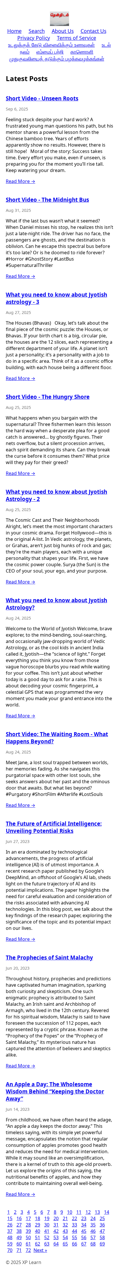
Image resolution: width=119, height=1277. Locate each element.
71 (19, 1250)
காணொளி (81, 51)
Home (14, 30)
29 (37, 1225)
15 (9, 1218)
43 (65, 1231)
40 (37, 1231)
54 (65, 1237)
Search (37, 30)
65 (65, 1244)
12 (88, 1212)
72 (28, 1250)
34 (83, 1225)
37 (9, 1231)
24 (93, 1218)
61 (28, 1244)
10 (69, 1212)
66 (74, 1244)
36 (102, 1225)
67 (83, 1244)
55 (74, 1237)
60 (19, 1244)
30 (46, 1225)
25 (102, 1218)
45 (83, 1231)
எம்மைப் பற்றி (50, 51)
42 (56, 1231)
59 (9, 1244)
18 (37, 1218)
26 (9, 1225)
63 (46, 1244)
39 (28, 1231)
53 (56, 1237)
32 (65, 1225)
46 (93, 1231)
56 (83, 1237)
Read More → (20, 181)
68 (93, 1244)
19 (46, 1218)
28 (28, 1225)
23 (83, 1218)
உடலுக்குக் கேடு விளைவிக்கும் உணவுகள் (51, 44)
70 (9, 1250)
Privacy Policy (33, 37)
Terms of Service (76, 37)
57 (93, 1237)
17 (28, 1218)
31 (56, 1225)
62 (37, 1244)
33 (74, 1225)
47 (102, 1231)
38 (19, 1231)
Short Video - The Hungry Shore (48, 396)
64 (56, 1244)
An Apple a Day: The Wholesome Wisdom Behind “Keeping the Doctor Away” (55, 1091)
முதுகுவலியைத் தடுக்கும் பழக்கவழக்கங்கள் (56, 58)
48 (9, 1237)
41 (46, 1231)
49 (19, 1237)
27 (19, 1225)
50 (28, 1237)
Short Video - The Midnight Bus (47, 199)
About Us (63, 30)
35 (93, 1225)
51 (37, 1237)
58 (102, 1237)
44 (74, 1231)
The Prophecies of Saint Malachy (49, 957)
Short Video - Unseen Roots (42, 98)
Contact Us (93, 30)
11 (78, 1212)
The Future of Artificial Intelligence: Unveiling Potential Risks (54, 827)
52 (46, 1237)
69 (102, 1244)
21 (65, 1218)
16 (19, 1218)
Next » (40, 1250)
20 (56, 1218)
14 (106, 1212)
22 (74, 1218)
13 (97, 1212)
